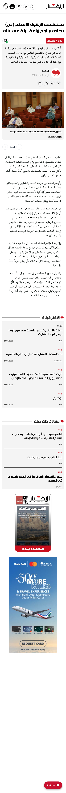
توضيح (57, 398)
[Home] (55, 6)
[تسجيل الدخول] (19, 7)
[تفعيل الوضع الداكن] (33, 7)
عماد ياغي (59, 487)
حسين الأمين (58, 361)
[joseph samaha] (5, 6)
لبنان (60, 40)
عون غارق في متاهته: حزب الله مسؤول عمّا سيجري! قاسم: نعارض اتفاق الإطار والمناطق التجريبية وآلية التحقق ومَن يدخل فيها (33, 376)
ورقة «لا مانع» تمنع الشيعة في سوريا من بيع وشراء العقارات (35, 332)
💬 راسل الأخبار (53, 785)
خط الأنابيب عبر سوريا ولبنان (45, 457)
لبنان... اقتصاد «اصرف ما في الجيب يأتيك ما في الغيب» (34, 478)
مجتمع (51, 40)
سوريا (59, 325)
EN (26, 6)
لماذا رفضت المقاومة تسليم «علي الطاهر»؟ (34, 354)
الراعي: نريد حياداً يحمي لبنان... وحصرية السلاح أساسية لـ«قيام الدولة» (37, 436)
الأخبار (45, 71)
